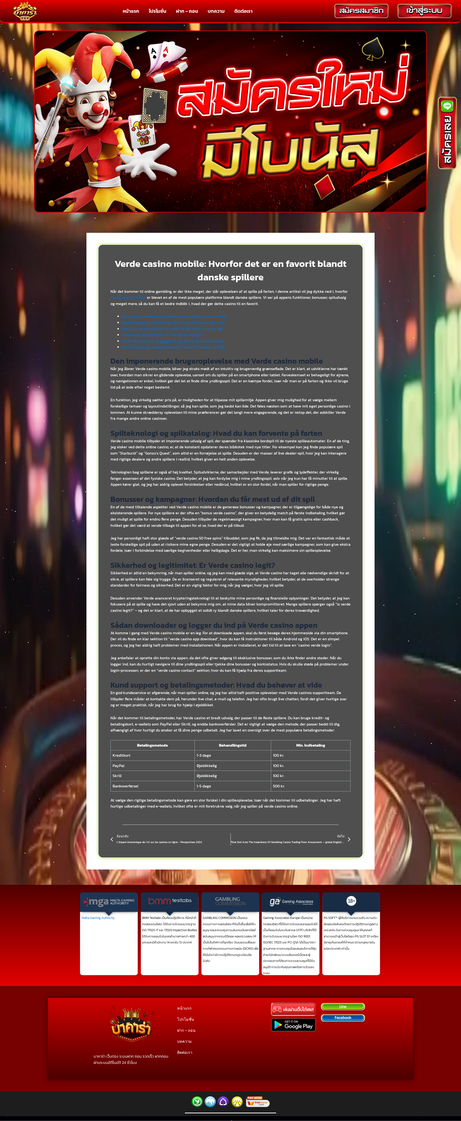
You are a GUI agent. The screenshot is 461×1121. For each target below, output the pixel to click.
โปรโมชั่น (157, 11)
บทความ (216, 11)
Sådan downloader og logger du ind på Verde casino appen (173, 341)
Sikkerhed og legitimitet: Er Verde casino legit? (163, 335)
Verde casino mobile (128, 297)
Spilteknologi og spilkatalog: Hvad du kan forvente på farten (173, 322)
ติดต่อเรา (243, 11)
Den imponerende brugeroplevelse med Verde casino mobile (174, 316)
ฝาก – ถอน (187, 11)
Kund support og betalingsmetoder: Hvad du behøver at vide (173, 347)
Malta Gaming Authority (98, 918)
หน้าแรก (131, 11)
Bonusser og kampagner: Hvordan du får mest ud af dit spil (172, 329)
